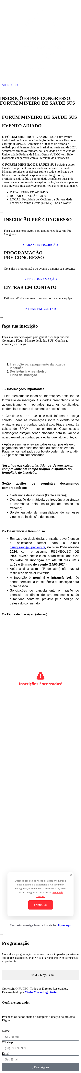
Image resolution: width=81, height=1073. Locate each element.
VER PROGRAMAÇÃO (40, 279)
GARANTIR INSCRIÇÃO (40, 244)
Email (5, 1053)
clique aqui (64, 925)
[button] (40, 90)
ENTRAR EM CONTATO (40, 309)
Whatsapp (8, 1042)
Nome (6, 1031)
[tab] (40, 975)
